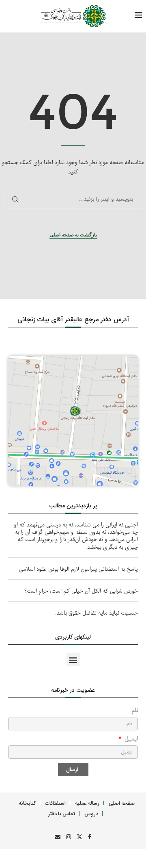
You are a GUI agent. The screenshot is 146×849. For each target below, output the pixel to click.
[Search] (22, 16)
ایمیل (130, 739)
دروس (91, 813)
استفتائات (55, 803)
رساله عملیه (87, 803)
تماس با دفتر (61, 813)
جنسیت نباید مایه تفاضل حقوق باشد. (96, 613)
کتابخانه (27, 803)
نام (134, 710)
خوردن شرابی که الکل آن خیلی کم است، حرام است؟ (81, 591)
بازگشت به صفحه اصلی (73, 235)
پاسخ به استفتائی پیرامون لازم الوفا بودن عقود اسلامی (78, 569)
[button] (73, 659)
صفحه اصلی (122, 803)
